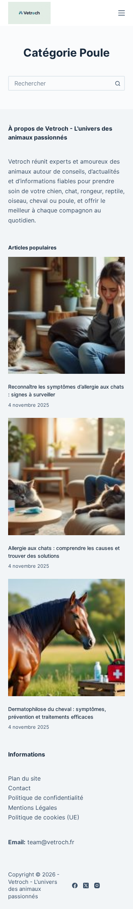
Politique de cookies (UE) (43, 817)
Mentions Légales (32, 807)
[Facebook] (75, 885)
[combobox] (60, 83)
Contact (19, 788)
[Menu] (121, 13)
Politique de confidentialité (45, 797)
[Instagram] (97, 885)
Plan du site (24, 778)
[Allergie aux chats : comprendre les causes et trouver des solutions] (66, 476)
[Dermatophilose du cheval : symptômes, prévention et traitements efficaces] (66, 637)
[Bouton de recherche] (117, 83)
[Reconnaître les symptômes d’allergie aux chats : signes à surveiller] (66, 315)
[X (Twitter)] (86, 885)
